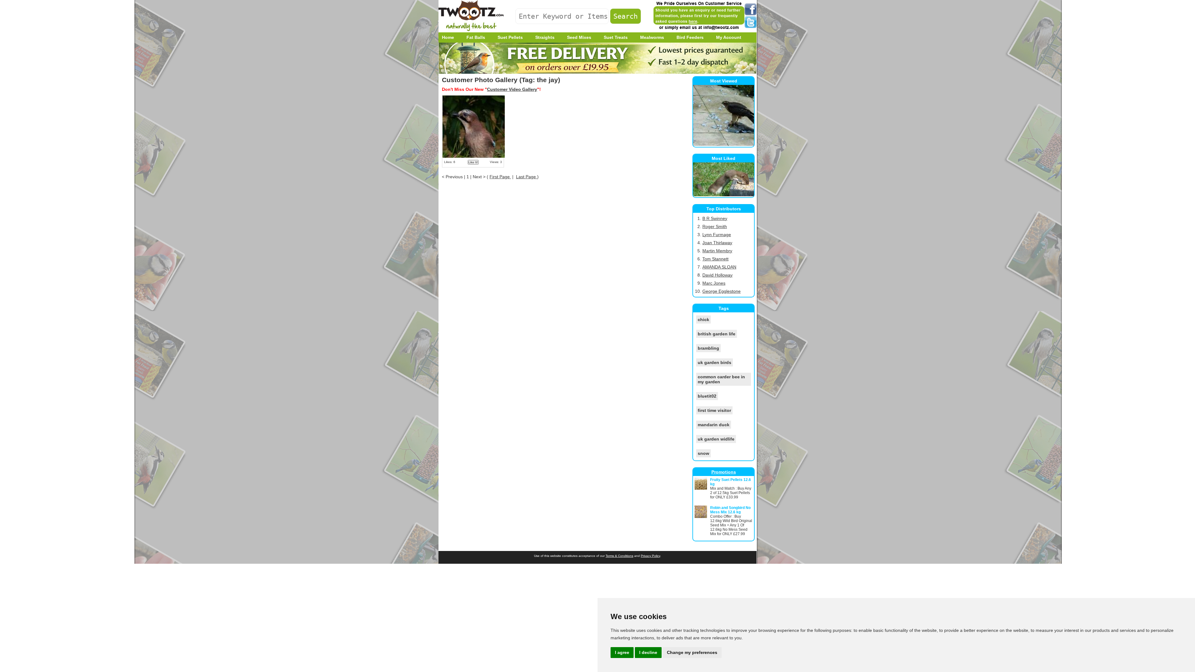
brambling (708, 348)
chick (703, 319)
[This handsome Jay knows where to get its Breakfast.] (474, 143)
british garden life (716, 333)
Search (625, 16)
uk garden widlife (716, 438)
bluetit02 (707, 396)
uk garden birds (714, 362)
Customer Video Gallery (512, 89)
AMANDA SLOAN (719, 266)
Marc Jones (713, 283)
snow (703, 453)
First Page (500, 176)
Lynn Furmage (716, 234)
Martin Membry (717, 250)
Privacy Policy (650, 556)
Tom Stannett (715, 258)
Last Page (526, 176)
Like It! (473, 162)
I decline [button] (648, 652)
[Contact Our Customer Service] (699, 29)
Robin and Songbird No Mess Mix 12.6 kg (730, 510)
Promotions (723, 471)
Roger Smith (714, 226)
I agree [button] (622, 652)
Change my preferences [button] (692, 652)
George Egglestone (721, 291)
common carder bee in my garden (721, 379)
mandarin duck (713, 424)
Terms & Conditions (619, 556)
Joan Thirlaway (717, 242)
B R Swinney (714, 218)
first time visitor (714, 410)
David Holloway (717, 275)
